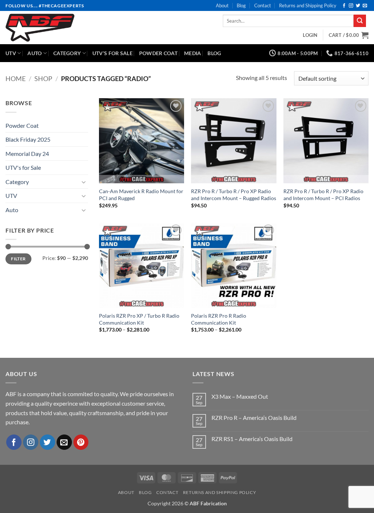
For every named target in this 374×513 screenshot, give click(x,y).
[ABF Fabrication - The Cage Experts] (62, 27)
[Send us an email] (365, 5)
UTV (10, 53)
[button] (310, 35)
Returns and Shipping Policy (307, 5)
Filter (18, 258)
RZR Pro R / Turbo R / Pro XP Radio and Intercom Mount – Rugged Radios (233, 194)
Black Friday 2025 (27, 139)
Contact (262, 5)
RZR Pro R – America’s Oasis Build (254, 417)
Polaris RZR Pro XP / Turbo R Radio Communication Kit (139, 319)
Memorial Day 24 (27, 153)
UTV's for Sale (23, 167)
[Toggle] (83, 181)
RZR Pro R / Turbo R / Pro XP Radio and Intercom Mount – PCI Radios (323, 194)
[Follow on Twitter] (358, 5)
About (222, 5)
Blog (241, 5)
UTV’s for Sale (112, 53)
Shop (43, 78)
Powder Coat (158, 53)
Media (192, 53)
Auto (34, 53)
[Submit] (360, 21)
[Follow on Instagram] (351, 5)
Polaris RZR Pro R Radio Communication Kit (218, 319)
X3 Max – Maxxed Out (239, 396)
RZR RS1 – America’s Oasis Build (252, 438)
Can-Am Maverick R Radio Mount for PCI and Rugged (141, 194)
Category (67, 53)
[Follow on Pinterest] (81, 442)
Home (15, 78)
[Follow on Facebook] (344, 5)
